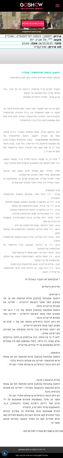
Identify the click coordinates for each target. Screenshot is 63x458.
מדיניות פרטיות (29, 455)
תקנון (39, 455)
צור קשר (18, 455)
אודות (45, 455)
